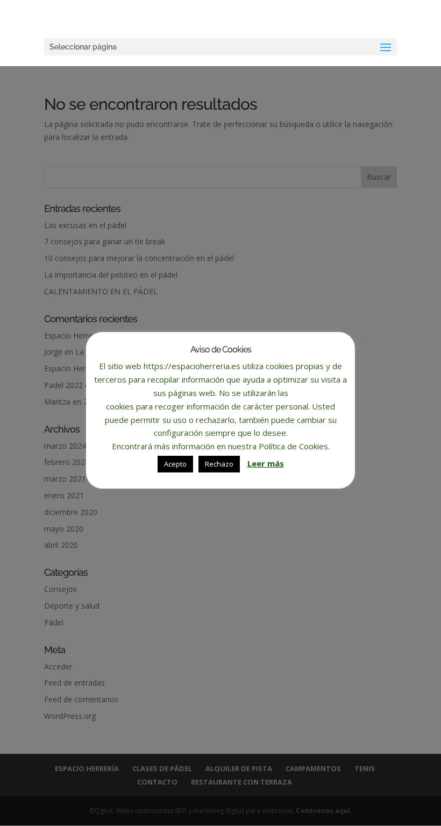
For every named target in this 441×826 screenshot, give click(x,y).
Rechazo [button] (219, 464)
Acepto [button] (175, 464)
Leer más (265, 463)
